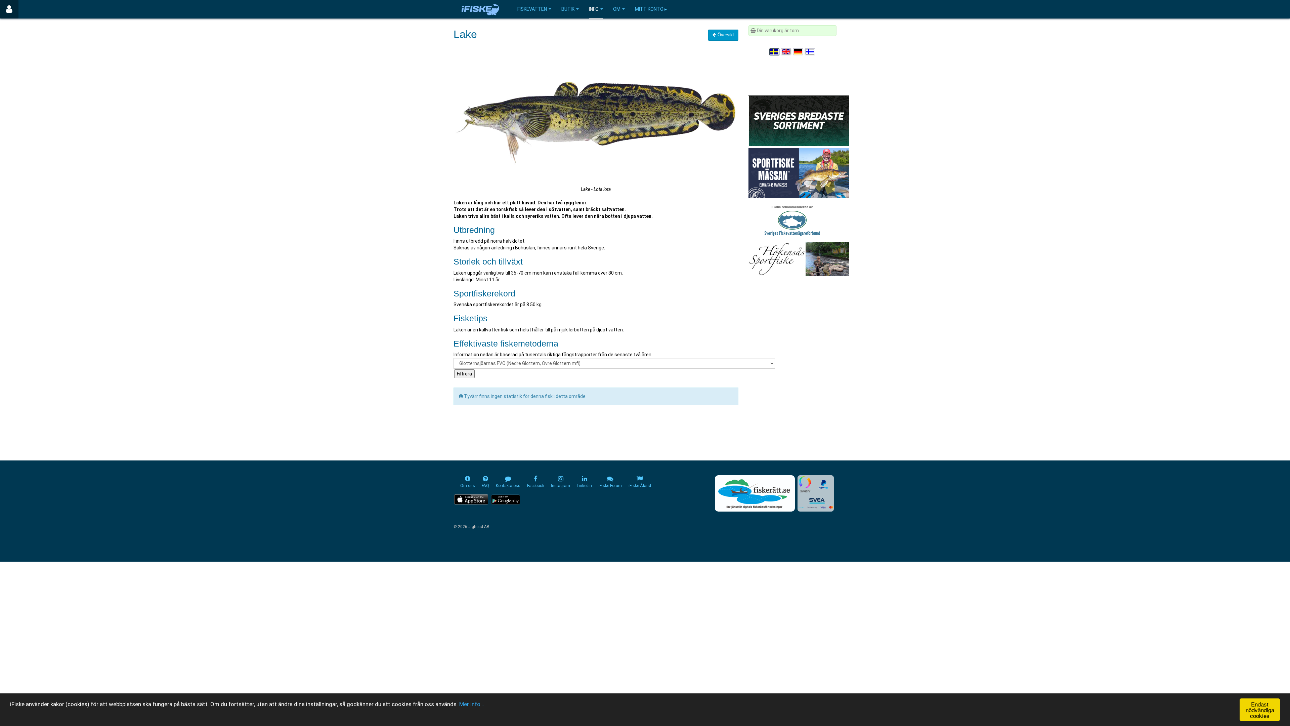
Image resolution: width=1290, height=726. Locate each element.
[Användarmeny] (9, 9)
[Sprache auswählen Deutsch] (798, 51)
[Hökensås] (798, 258)
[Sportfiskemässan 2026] (798, 172)
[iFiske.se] (480, 9)
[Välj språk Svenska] (775, 51)
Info (594, 9)
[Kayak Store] (798, 120)
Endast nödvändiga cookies (1260, 710)
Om (616, 9)
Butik (567, 9)
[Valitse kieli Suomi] (810, 51)
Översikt (725, 34)
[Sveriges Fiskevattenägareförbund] (792, 220)
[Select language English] (786, 51)
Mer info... (471, 704)
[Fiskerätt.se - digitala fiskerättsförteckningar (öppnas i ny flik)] (755, 493)
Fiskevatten (532, 9)
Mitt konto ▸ (651, 9)
